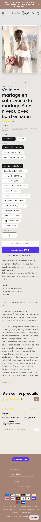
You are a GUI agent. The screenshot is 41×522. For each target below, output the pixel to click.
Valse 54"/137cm (11, 191)
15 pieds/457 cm (11, 220)
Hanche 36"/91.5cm (12, 181)
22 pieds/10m (10, 226)
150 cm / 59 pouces (13, 147)
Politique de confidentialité (21, 513)
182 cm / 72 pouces (12, 152)
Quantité (5, 231)
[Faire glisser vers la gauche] (15, 82)
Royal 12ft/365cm (12, 216)
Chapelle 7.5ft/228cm (14, 201)
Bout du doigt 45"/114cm (15, 186)
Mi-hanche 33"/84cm (13, 176)
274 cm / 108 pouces (13, 157)
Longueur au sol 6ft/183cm (16, 196)
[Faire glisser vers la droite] (25, 82)
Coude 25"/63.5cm (12, 166)
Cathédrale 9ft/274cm (14, 206)
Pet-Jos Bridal (14, 506)
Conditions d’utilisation (12, 516)
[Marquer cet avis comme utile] (36, 429)
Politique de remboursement (29, 509)
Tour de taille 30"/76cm (14, 171)
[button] (2, 13)
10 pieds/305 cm (11, 211)
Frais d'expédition (17, 129)
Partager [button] (8, 382)
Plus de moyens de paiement (20, 255)
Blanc (21, 139)
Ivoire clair (8, 139)
